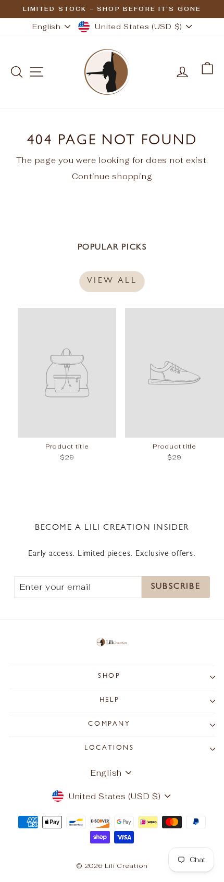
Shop (109, 676)
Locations (109, 748)
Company (109, 724)
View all (112, 281)
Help (109, 700)
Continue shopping (112, 176)
